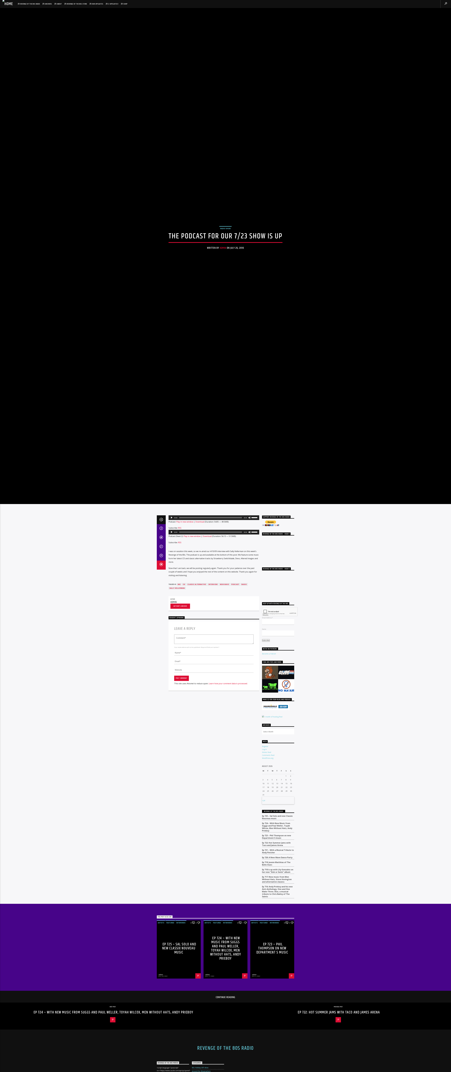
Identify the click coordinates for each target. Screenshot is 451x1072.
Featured (170, 993)
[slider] (254, 587)
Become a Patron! (269, 724)
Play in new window (184, 592)
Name (264, 699)
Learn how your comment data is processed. (228, 753)
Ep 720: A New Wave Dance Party (277, 927)
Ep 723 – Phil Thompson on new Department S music (276, 906)
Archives (48, 3)
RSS (179, 598)
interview (213, 655)
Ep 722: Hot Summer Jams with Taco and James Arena (276, 914)
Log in (264, 819)
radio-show (225, 261)
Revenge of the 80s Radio (30, 3)
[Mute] (249, 588)
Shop (125, 3)
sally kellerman (177, 658)
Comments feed (268, 825)
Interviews (180, 993)
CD (184, 655)
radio (244, 655)
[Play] (171, 588)
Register (265, 816)
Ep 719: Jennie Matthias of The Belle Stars (276, 933)
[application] (214, 587)
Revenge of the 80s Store (77, 3)
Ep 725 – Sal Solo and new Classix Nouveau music (277, 887)
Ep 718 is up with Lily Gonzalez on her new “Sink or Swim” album (277, 941)
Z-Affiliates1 (113, 3)
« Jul (263, 871)
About (59, 3)
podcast (235, 655)
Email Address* (267, 688)
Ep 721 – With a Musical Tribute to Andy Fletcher (278, 921)
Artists (161, 993)
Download (199, 592)
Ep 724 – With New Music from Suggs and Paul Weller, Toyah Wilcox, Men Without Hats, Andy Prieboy (277, 897)
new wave (224, 655)
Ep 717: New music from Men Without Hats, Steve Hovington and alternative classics (277, 949)
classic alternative (197, 655)
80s (179, 655)
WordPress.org (267, 828)
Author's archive (180, 676)
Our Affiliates (97, 3)
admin (223, 280)
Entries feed (266, 822)
